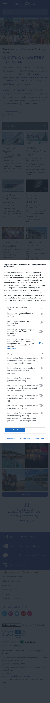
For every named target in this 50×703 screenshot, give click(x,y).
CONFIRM (15, 430)
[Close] (45, 265)
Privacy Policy (38, 438)
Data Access (25, 438)
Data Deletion (11, 438)
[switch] (41, 314)
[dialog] (25, 351)
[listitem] (25, 308)
